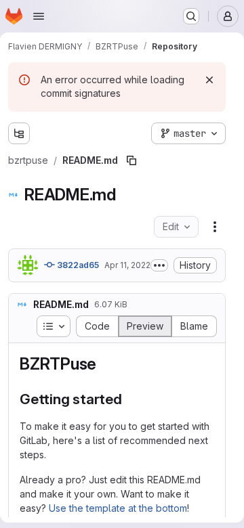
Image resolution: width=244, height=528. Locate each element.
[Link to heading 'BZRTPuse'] (105, 364)
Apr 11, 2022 (127, 265)
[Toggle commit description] (159, 265)
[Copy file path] (131, 160)
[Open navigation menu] (38, 16)
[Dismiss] (209, 80)
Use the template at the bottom (118, 508)
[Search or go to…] (191, 16)
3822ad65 (77, 265)
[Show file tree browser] (19, 133)
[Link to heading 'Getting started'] (130, 399)
